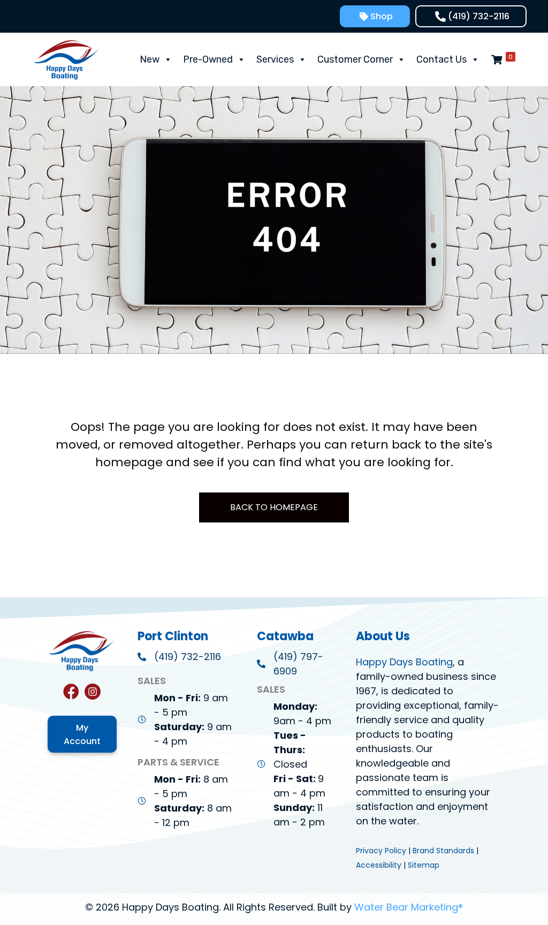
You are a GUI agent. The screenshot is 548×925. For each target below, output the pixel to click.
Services (275, 59)
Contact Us (441, 59)
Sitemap (423, 865)
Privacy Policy (381, 850)
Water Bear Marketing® (408, 907)
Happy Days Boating (404, 662)
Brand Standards (443, 850)
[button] (375, 16)
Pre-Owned (208, 59)
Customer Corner (355, 59)
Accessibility (378, 865)
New (149, 59)
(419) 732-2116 (187, 656)
